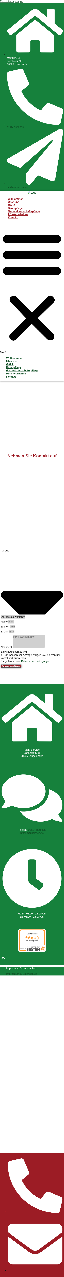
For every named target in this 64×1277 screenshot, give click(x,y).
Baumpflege (15, 208)
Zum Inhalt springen (11, 1)
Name (4, 621)
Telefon (5, 626)
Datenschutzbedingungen (35, 661)
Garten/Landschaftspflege (24, 211)
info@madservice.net (17, 187)
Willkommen (15, 198)
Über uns (13, 202)
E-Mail (5, 631)
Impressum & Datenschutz (21, 968)
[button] (32, 288)
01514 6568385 (15, 127)
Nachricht (7, 647)
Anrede (5, 550)
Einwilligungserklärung (14, 651)
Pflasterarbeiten (18, 214)
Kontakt (13, 217)
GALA (11, 205)
